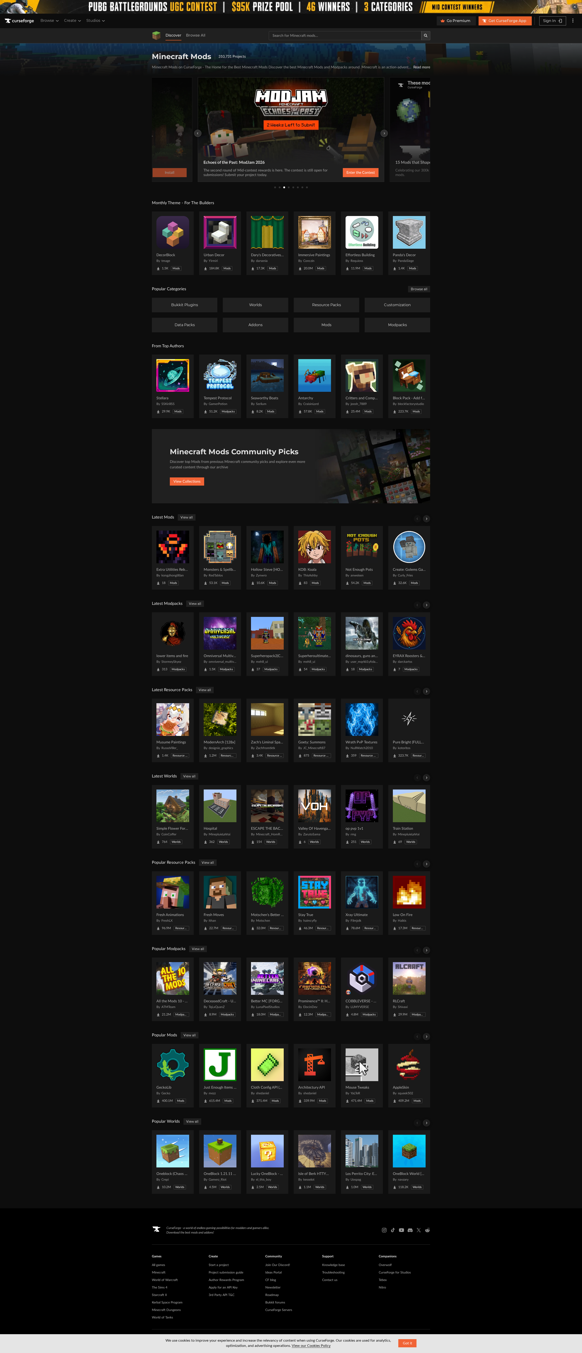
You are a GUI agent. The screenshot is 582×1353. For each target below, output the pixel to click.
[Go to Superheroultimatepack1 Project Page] (315, 644)
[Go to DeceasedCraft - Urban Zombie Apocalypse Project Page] (220, 989)
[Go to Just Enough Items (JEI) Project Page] (220, 1075)
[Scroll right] (426, 518)
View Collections (187, 481)
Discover (173, 35)
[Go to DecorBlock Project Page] (173, 243)
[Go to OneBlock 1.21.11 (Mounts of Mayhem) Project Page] (220, 1162)
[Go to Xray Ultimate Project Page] (362, 903)
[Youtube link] (401, 1230)
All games (158, 1265)
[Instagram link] (384, 1230)
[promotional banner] (291, 7)
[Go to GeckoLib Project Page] (173, 1075)
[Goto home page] (20, 21)
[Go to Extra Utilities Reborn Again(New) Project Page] (173, 558)
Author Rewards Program (226, 1280)
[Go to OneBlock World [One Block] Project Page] (409, 1162)
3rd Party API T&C (221, 1295)
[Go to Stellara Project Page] (173, 386)
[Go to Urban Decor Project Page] (220, 243)
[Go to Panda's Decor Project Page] (409, 243)
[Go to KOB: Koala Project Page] (315, 558)
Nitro (382, 1287)
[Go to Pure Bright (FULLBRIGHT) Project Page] (409, 730)
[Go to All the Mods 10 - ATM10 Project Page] (173, 989)
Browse (47, 20)
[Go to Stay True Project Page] (315, 903)
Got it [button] (407, 1343)
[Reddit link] (427, 1230)
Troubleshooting (333, 1272)
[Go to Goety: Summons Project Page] (315, 730)
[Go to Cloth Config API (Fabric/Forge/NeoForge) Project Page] (267, 1075)
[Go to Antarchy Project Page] (315, 386)
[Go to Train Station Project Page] (409, 817)
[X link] (418, 1230)
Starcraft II (159, 1295)
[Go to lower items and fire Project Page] (173, 644)
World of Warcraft (165, 1280)
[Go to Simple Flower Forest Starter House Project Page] (173, 817)
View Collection (348, 172)
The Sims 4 (159, 1287)
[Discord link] (410, 1230)
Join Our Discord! (277, 1265)
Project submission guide (226, 1272)
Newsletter (273, 1287)
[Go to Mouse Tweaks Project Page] (362, 1075)
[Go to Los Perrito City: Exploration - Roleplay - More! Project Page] (362, 1162)
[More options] (572, 20)
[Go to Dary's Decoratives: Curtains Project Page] (267, 243)
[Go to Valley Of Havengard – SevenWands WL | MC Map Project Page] (315, 817)
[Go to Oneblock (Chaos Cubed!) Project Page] (173, 1162)
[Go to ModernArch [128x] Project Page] (220, 730)
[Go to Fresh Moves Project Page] (220, 903)
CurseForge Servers (278, 1310)
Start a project (219, 1265)
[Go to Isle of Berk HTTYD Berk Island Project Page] (315, 1162)
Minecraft (159, 1272)
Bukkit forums (275, 1302)
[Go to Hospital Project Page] (220, 817)
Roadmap (272, 1295)
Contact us (329, 1280)
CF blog (270, 1280)
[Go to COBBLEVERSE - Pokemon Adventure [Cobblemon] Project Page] (362, 989)
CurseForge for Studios (395, 1272)
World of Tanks (162, 1317)
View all (187, 517)
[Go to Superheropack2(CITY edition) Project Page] (267, 644)
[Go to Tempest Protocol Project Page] (220, 386)
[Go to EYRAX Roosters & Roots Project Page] (409, 644)
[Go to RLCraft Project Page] (409, 989)
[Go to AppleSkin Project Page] (409, 1075)
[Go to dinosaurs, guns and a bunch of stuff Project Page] (362, 644)
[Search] (425, 35)
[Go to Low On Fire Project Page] (409, 903)
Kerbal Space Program (167, 1302)
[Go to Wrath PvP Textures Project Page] (362, 730)
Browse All (195, 35)
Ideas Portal (273, 1272)
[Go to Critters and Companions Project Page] (362, 386)
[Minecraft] (156, 35)
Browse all (419, 289)
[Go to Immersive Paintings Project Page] (315, 243)
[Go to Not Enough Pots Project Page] (362, 558)
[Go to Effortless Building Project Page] (362, 243)
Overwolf (385, 1265)
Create (70, 20)
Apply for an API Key (223, 1287)
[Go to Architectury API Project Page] (315, 1075)
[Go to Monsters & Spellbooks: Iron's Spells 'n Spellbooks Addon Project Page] (220, 558)
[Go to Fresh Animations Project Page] (173, 903)
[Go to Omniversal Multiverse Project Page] (220, 644)
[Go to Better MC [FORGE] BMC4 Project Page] (267, 989)
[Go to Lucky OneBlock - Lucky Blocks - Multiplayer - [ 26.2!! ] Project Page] (267, 1162)
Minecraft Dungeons (166, 1310)
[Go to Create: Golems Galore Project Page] (409, 558)
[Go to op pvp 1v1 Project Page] (362, 817)
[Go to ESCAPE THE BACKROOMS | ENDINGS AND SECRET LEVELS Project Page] (267, 817)
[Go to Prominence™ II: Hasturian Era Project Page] (315, 989)
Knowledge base (333, 1265)
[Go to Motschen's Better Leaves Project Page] (267, 903)
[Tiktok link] (393, 1230)
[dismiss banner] (574, 7)
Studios (93, 20)
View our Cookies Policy (311, 1346)
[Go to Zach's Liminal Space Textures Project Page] (267, 730)
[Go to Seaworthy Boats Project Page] (267, 386)
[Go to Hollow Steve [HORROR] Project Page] (267, 558)
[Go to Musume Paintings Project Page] (173, 730)
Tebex (383, 1280)
